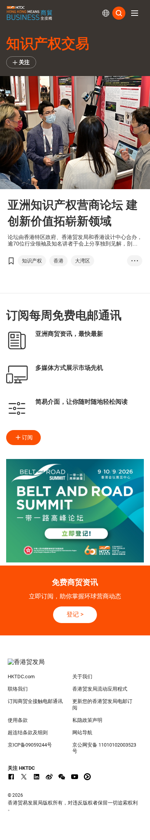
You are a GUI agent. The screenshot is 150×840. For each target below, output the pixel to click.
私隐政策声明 (87, 720)
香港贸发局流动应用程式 (99, 689)
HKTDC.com (21, 676)
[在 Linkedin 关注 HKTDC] (36, 776)
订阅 (27, 437)
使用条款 (18, 720)
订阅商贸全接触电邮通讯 (35, 701)
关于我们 (82, 676)
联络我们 (18, 689)
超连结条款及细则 (28, 732)
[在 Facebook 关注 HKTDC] (11, 776)
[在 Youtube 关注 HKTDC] (74, 776)
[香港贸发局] (75, 666)
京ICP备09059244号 (30, 745)
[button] (134, 13)
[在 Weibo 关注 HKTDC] (49, 776)
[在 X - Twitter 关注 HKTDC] (23, 776)
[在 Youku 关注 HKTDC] (87, 776)
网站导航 (82, 732)
